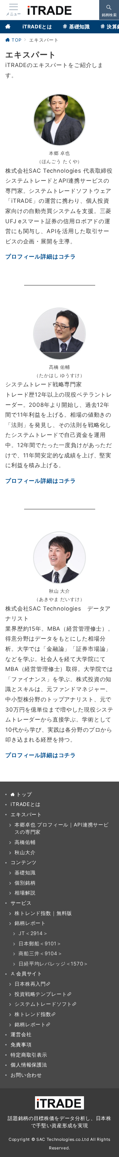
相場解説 (25, 893)
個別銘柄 (25, 883)
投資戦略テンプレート (41, 994)
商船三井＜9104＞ (41, 953)
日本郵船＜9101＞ (40, 943)
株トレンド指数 (33, 1014)
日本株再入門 (30, 984)
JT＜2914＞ (33, 933)
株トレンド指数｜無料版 (43, 913)
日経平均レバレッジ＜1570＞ (54, 964)
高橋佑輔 (25, 842)
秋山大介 (25, 852)
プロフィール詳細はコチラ (40, 256)
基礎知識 (25, 872)
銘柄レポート (30, 923)
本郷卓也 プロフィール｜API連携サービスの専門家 (62, 828)
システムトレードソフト (43, 1004)
